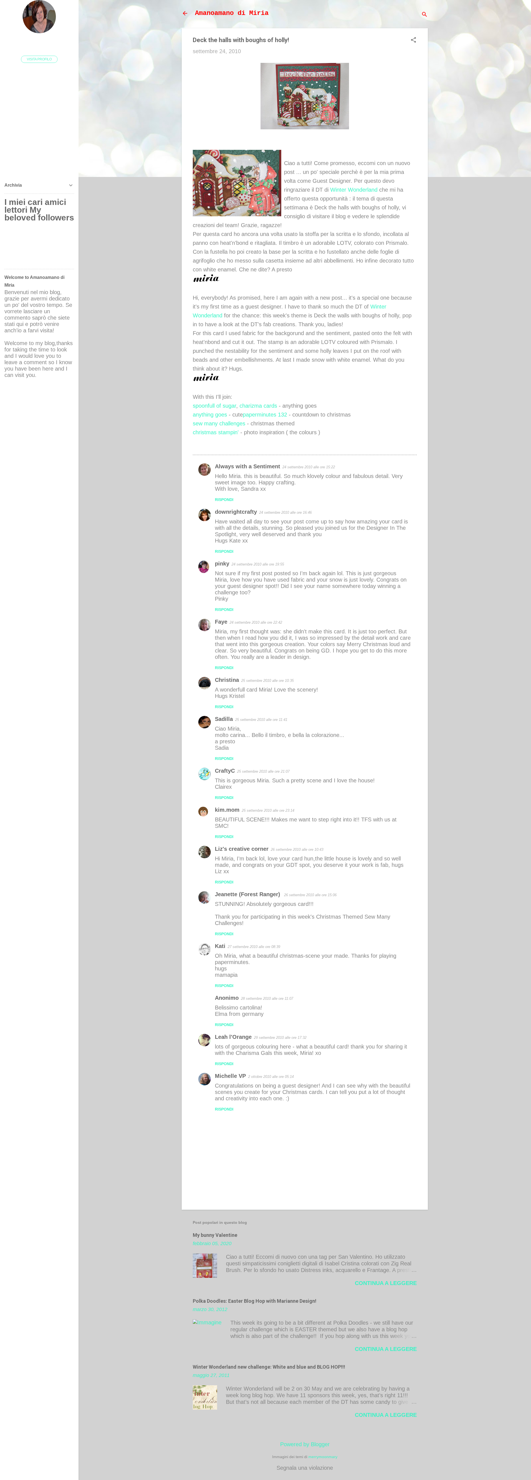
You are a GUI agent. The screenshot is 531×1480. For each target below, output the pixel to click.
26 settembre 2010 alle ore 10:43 (297, 849)
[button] (413, 41)
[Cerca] (424, 15)
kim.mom (227, 810)
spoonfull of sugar (214, 406)
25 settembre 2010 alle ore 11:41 (261, 720)
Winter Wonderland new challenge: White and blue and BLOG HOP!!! (269, 1367)
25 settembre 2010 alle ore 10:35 (267, 681)
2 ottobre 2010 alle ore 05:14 (271, 1077)
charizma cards (258, 406)
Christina (227, 680)
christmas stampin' (216, 432)
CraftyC (225, 771)
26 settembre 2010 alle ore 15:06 (310, 895)
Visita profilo (39, 59)
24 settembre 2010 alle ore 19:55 (257, 564)
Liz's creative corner (242, 849)
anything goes (210, 415)
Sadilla (224, 719)
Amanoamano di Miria (232, 13)
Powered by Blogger (305, 1444)
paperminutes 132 (265, 415)
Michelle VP (230, 1076)
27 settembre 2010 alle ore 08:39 (254, 947)
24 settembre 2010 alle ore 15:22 (308, 467)
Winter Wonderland (354, 190)
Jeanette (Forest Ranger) (248, 894)
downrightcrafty (236, 512)
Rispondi (224, 499)
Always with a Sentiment (247, 466)
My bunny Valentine (215, 1235)
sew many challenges (219, 423)
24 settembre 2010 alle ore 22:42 (256, 622)
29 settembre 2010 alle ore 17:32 (280, 1038)
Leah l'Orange (233, 1037)
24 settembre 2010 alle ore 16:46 (285, 512)
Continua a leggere (386, 1283)
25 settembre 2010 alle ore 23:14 (268, 810)
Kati (220, 946)
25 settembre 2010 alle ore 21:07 (263, 771)
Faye (221, 622)
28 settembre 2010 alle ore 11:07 (267, 998)
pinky (222, 564)
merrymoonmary (322, 1457)
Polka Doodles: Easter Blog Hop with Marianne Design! (254, 1301)
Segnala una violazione (305, 1468)
